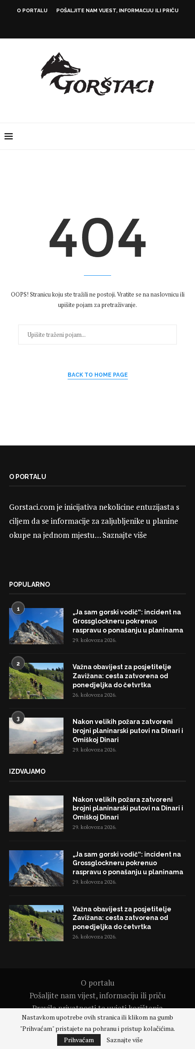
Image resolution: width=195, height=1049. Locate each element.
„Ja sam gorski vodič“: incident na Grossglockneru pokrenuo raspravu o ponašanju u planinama (128, 620)
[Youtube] (104, 26)
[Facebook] (79, 26)
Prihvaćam (79, 1039)
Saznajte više (124, 535)
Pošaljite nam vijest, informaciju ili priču (117, 11)
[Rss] (116, 26)
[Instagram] (91, 26)
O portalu (32, 11)
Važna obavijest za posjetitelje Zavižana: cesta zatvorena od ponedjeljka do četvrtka (122, 675)
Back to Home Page (98, 375)
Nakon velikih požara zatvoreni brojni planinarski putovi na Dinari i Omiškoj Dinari (128, 730)
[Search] (185, 136)
